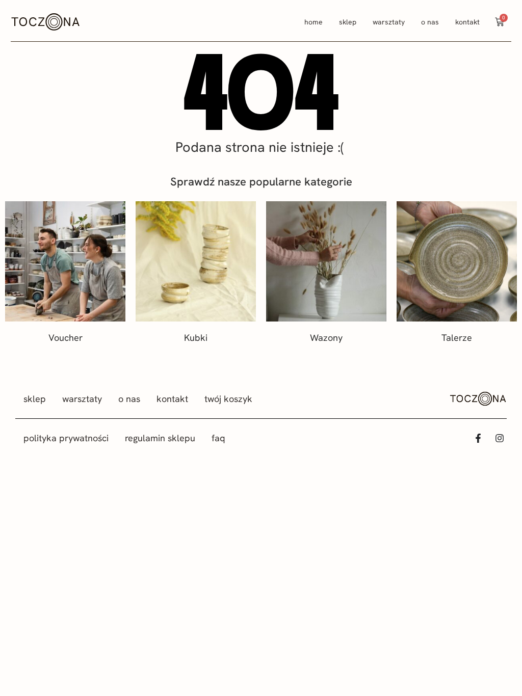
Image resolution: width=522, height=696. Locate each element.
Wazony (326, 337)
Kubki (195, 337)
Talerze (456, 337)
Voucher (65, 337)
